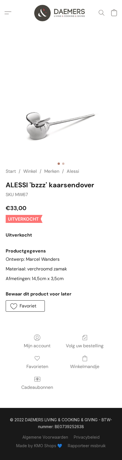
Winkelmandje (84, 366)
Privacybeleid (87, 437)
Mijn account (37, 346)
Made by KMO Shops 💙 (39, 445)
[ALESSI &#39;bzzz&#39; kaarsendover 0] (61, 103)
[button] (61, 13)
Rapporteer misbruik (87, 445)
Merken (51, 171)
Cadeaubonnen (37, 387)
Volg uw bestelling (85, 346)
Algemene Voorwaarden (45, 437)
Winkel (30, 171)
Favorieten (37, 366)
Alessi (73, 171)
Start (11, 171)
